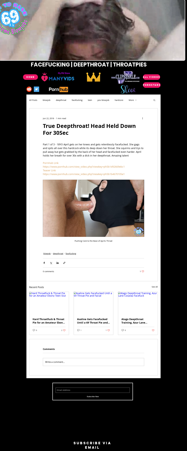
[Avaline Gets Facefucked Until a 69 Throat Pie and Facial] (93, 303)
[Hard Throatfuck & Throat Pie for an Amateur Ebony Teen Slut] (49, 303)
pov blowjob (103, 100)
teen (90, 100)
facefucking (77, 100)
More (131, 100)
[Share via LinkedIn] (57, 263)
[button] (154, 100)
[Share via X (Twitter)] (51, 263)
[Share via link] (64, 263)
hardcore (119, 100)
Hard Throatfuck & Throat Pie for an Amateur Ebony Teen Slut (48, 320)
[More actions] (142, 118)
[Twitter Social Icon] (36, 89)
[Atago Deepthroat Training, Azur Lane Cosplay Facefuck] (138, 303)
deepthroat (61, 100)
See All (155, 286)
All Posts (33, 100)
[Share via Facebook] (44, 263)
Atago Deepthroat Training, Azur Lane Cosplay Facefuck (133, 320)
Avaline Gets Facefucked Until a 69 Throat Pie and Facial (92, 320)
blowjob (46, 100)
